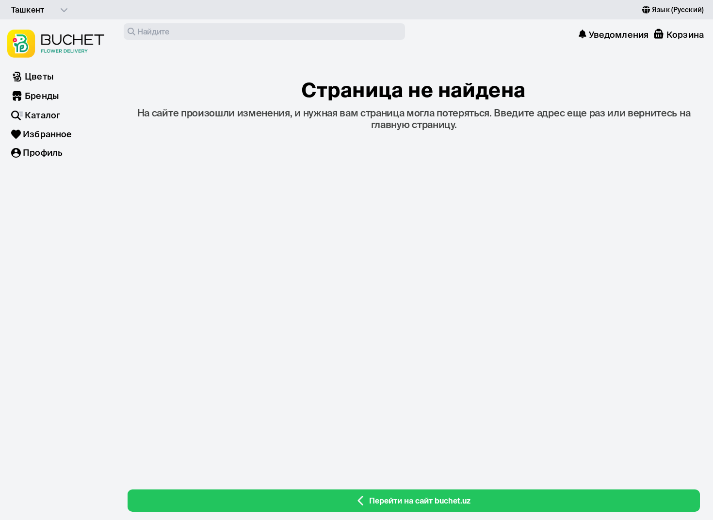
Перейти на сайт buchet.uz (419, 500)
